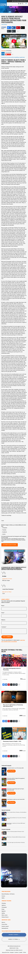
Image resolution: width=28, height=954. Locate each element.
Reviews (3, 896)
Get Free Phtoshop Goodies (9, 544)
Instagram (4, 527)
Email (3, 612)
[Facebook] (3, 685)
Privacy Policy (4, 924)
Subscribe (3, 50)
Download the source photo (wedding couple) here (13, 57)
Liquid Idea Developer (8, 589)
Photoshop (4, 903)
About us (3, 922)
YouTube (7, 952)
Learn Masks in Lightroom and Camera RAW (15, 799)
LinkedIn (20, 952)
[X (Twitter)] (11, 685)
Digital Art (4, 911)
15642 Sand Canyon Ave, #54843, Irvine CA (14, 950)
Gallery (3, 897)
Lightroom (4, 905)
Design (3, 909)
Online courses (4, 915)
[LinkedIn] (6, 685)
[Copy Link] (14, 685)
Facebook (16, 952)
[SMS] (16, 685)
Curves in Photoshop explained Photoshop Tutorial (15, 831)
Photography (4, 907)
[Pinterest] (9, 685)
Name (3, 605)
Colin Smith (4, 24)
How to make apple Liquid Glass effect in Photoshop (16, 842)
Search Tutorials (13, 939)
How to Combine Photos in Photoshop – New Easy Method (16, 812)
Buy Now (12, 771)
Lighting (3, 913)
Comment (3, 627)
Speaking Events (5, 928)
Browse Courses (13, 934)
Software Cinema (5, 917)
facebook (4, 532)
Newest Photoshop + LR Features (8, 893)
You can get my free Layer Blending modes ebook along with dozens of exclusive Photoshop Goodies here (13, 540)
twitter (3, 534)
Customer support (5, 926)
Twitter (24, 952)
